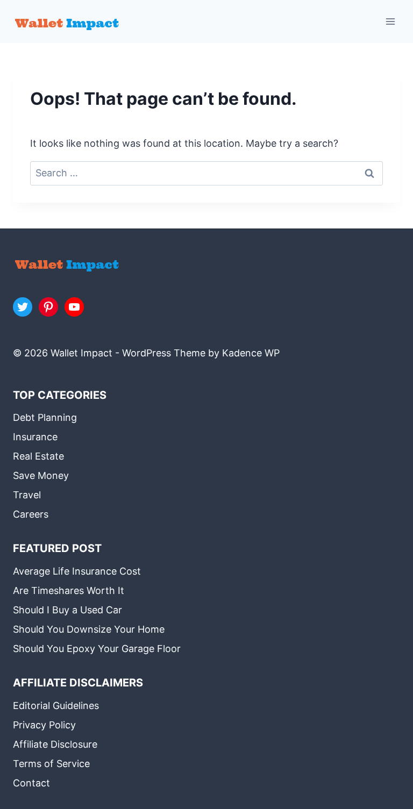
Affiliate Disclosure (55, 744)
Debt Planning (45, 417)
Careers (30, 514)
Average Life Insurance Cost (77, 571)
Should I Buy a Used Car (67, 609)
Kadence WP (251, 353)
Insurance (35, 436)
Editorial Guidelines (56, 705)
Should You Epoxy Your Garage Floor (97, 648)
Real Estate (38, 456)
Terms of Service (51, 763)
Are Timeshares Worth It (68, 590)
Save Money (41, 475)
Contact (31, 783)
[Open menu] (390, 21)
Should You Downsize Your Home (89, 629)
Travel (27, 494)
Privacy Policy (44, 725)
